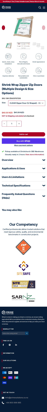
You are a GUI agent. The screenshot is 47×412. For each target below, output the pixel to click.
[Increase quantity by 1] (19, 123)
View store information (34, 154)
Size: (4, 103)
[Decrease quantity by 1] (4, 123)
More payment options (23, 145)
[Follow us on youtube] (10, 345)
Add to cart (23, 134)
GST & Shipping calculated (13, 116)
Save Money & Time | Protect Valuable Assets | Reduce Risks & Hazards (23, 1)
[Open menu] (44, 8)
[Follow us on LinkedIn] (16, 345)
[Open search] (40, 7)
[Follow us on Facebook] (3, 345)
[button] (3, 27)
